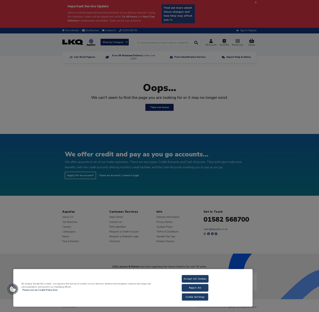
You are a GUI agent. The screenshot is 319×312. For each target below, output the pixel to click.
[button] (12, 289)
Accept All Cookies (195, 278)
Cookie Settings (195, 297)
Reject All (195, 287)
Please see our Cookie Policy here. (40, 290)
